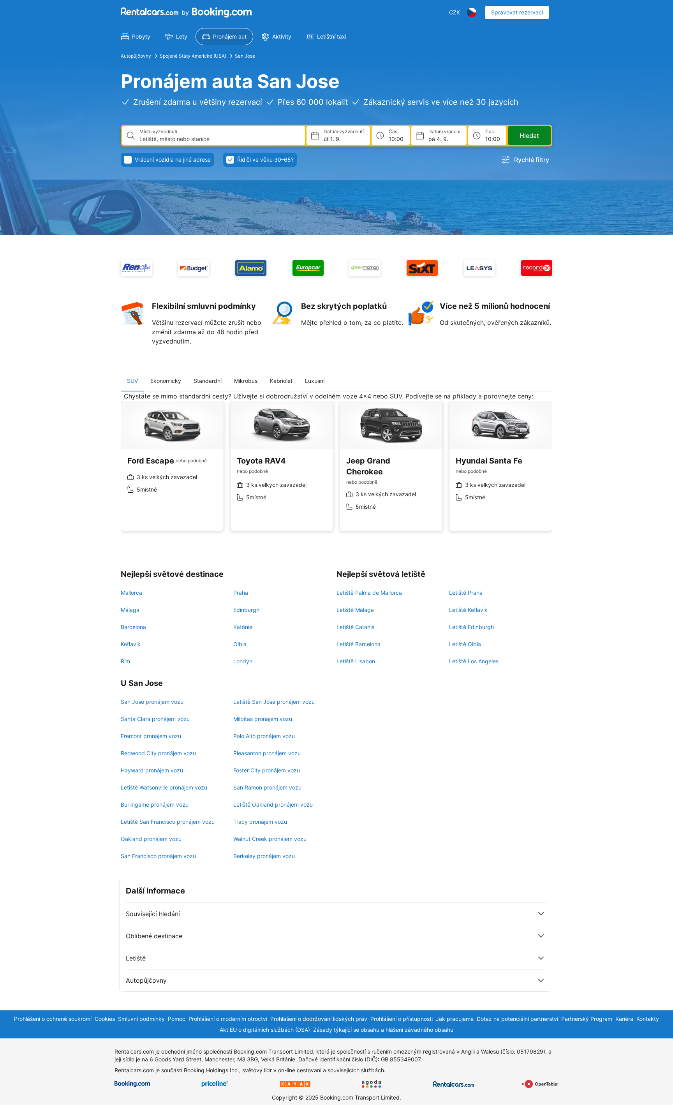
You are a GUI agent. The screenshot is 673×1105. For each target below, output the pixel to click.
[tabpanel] (336, 467)
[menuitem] (136, 36)
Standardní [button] (208, 380)
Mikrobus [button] (245, 380)
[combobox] (219, 139)
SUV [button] (132, 380)
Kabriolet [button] (281, 380)
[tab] (132, 381)
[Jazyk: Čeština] (472, 12)
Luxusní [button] (314, 380)
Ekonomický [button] (165, 380)
